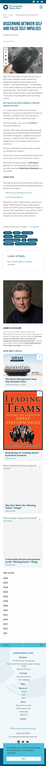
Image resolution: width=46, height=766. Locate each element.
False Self (7, 233)
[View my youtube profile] (42, 2)
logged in (21, 261)
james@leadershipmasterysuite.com (23, 736)
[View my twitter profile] (38, 2)
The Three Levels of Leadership (24, 661)
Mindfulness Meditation (12, 240)
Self (24, 240)
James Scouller (27, 233)
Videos (23, 698)
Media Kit (23, 715)
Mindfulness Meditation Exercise (19, 193)
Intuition (16, 233)
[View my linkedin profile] (34, 2)
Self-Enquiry (32, 240)
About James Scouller (23, 705)
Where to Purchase (23, 669)
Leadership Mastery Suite (23, 653)
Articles (11, 15)
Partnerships (23, 712)
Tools (24, 695)
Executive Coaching (24, 677)
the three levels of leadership (25, 244)
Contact (23, 719)
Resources (23, 688)
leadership (8, 236)
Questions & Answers (19, 227)
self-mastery (9, 244)
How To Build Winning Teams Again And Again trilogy (23, 665)
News (23, 684)
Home (5, 15)
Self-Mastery (34, 227)
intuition (32, 123)
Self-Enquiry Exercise (14, 197)
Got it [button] (24, 759)
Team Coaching (23, 680)
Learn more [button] (11, 753)
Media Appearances (23, 708)
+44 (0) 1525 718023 (23, 733)
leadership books (20, 236)
